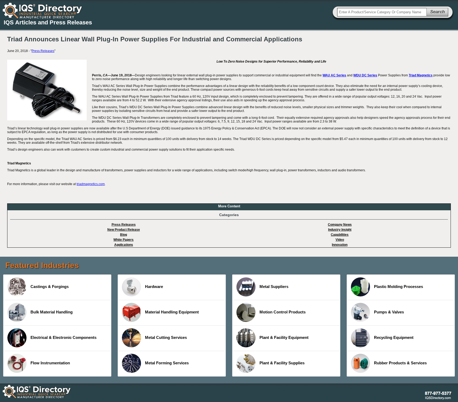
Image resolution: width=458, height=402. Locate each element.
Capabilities (340, 235)
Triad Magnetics (421, 75)
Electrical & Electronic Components (63, 337)
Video (340, 240)
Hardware (154, 286)
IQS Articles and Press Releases (48, 22)
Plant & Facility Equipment (284, 337)
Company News (340, 224)
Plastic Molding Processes (398, 286)
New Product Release (123, 229)
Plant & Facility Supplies (282, 363)
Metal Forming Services (167, 363)
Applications (123, 245)
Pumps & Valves (389, 312)
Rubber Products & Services (400, 363)
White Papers (123, 240)
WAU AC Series (334, 75)
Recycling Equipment (393, 337)
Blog (123, 235)
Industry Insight (339, 229)
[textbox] (382, 12)
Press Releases (43, 51)
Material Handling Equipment (172, 312)
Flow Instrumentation (50, 363)
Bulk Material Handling (51, 312)
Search (437, 11)
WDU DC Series (365, 75)
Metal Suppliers (273, 286)
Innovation (339, 245)
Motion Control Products (282, 312)
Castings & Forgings (49, 286)
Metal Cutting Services (166, 337)
